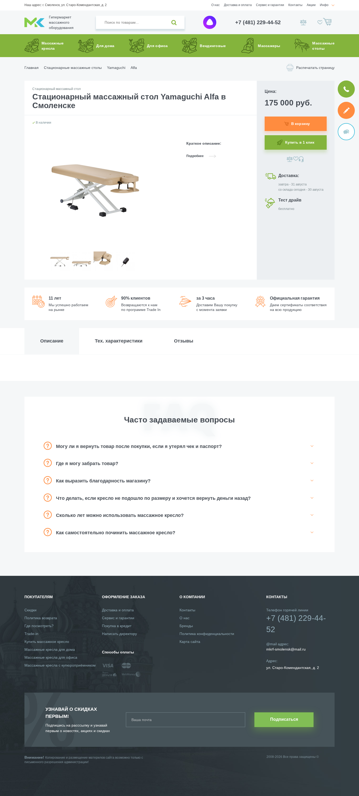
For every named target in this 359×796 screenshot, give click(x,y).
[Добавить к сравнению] (290, 159)
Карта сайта (190, 641)
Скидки (30, 610)
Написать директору (119, 634)
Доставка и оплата (238, 5)
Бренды (186, 626)
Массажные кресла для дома (49, 649)
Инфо (324, 5)
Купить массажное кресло (46, 641)
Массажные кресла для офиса (50, 657)
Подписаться (284, 719)
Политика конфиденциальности (207, 634)
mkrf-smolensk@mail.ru (286, 649)
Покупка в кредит (116, 626)
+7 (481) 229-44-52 (258, 22)
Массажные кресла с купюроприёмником (60, 665)
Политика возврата (40, 618)
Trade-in (31, 634)
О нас (215, 5)
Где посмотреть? (39, 626)
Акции (311, 5)
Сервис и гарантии (270, 5)
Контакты (295, 5)
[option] (59, 265)
